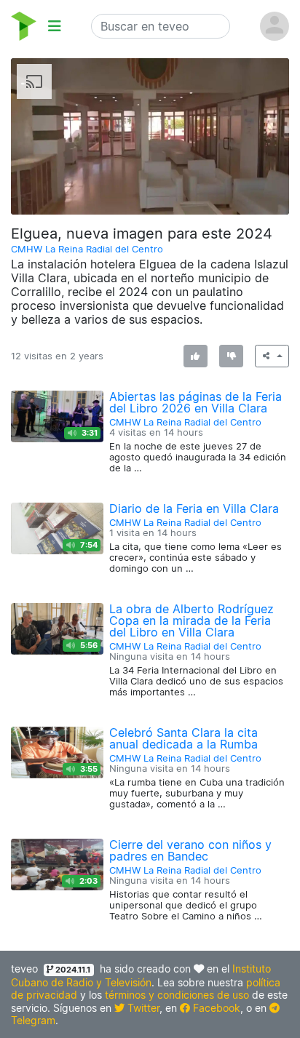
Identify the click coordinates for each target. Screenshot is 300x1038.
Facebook (215, 1008)
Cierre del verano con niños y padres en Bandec (190, 850)
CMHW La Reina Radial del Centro (87, 249)
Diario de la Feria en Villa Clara (194, 508)
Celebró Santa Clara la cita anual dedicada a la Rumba (183, 738)
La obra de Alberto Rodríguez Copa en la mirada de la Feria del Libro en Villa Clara (191, 620)
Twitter (142, 1008)
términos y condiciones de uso (177, 995)
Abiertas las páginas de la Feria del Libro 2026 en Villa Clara (195, 402)
